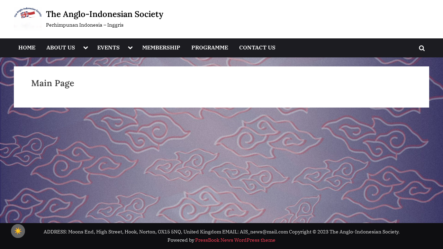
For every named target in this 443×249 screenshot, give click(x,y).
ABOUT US (60, 47)
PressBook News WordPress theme (235, 240)
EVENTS (108, 47)
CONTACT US (257, 47)
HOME (26, 47)
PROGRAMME (209, 47)
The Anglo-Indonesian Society (104, 14)
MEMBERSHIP (161, 47)
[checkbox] (18, 231)
